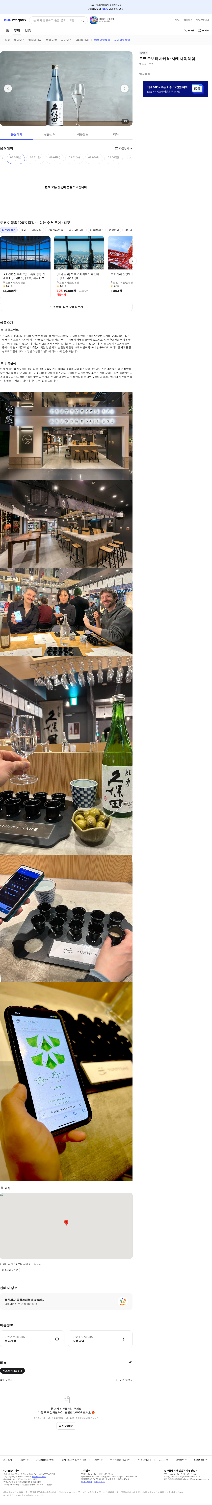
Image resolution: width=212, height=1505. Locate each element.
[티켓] (28, 30)
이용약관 (24, 1459)
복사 (38, 1264)
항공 (7, 40)
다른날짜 (124, 148)
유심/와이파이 (76, 229)
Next (132, 261)
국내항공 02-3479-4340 (117, 1479)
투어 (23, 229)
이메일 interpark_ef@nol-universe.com (182, 1476)
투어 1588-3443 (88, 1474)
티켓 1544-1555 (105, 1474)
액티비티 (37, 229)
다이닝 (128, 229)
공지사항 (163, 1459)
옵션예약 (16, 134)
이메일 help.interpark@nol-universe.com (119, 1476)
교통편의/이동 (55, 229)
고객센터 (180, 1459)
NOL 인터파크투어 (12, 1370)
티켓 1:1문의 (99, 1481)
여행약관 (98, 1459)
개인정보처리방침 (45, 1459)
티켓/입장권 (9, 229)
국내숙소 (66, 40)
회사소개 (7, 1459)
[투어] (17, 30)
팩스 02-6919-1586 (90, 1476)
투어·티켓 (51, 40)
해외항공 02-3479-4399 (92, 1479)
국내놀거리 (82, 40)
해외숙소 (19, 40)
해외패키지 (35, 40)
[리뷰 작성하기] (130, 1363)
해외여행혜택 (102, 40)
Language (199, 1459)
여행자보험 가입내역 (120, 1459)
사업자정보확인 (39, 1476)
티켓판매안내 (144, 1459)
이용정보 (82, 134)
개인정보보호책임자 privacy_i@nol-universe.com (186, 1479)
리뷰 (116, 134)
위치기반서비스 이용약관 (74, 1459)
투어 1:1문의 (86, 1481)
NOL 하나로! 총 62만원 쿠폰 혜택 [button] (53, 20)
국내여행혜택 (122, 40)
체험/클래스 (96, 229)
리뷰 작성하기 (66, 1425)
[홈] (7, 30)
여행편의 (114, 229)
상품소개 (49, 134)
